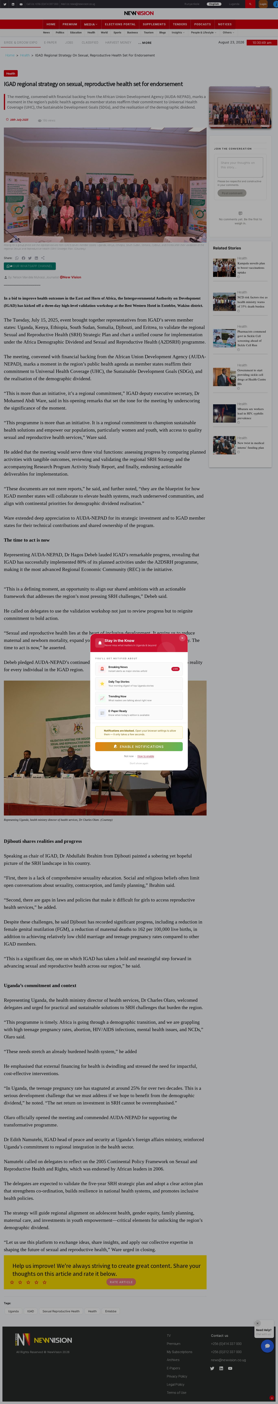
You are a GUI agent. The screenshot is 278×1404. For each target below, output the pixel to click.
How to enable (146, 756)
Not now (129, 756)
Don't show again (139, 763)
